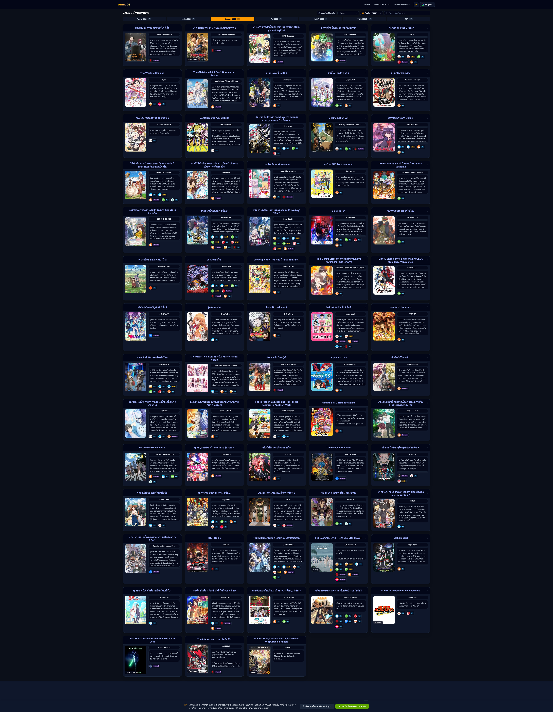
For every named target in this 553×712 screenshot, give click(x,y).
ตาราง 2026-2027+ (382, 4)
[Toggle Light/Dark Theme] (416, 4)
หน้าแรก (367, 4)
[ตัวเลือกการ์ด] (179, 28)
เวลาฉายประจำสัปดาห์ (401, 4)
